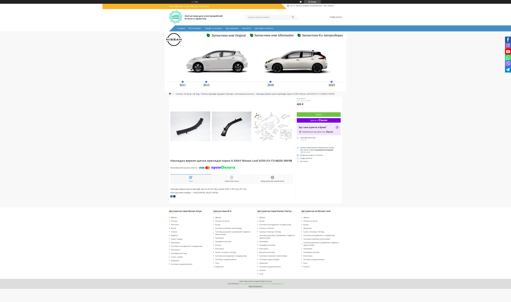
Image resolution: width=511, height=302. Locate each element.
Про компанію (232, 28)
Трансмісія (175, 242)
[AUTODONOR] (175, 17)
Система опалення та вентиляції (273, 256)
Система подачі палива (269, 259)
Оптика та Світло (266, 228)
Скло (217, 263)
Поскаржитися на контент (250, 284)
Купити (319, 114)
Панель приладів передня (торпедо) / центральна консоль (227, 94)
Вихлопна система (267, 252)
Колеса (174, 232)
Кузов (173, 228)
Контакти (246, 28)
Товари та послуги (213, 28)
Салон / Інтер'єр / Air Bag (225, 252)
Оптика (174, 221)
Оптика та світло (222, 221)
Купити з (314, 120)
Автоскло (175, 224)
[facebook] (171, 196)
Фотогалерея (195, 28)
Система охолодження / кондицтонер (275, 224)
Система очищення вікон (181, 264)
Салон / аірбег (177, 257)
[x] (174, 196)
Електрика (175, 250)
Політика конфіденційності (272, 284)
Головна (181, 28)
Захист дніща (176, 239)
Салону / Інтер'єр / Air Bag (187, 94)
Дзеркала (175, 260)
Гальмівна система (179, 253)
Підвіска (174, 235)
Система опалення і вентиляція (228, 228)
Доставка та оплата (264, 28)
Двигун (174, 217)
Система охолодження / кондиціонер (186, 246)
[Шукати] (292, 17)
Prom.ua (269, 281)
